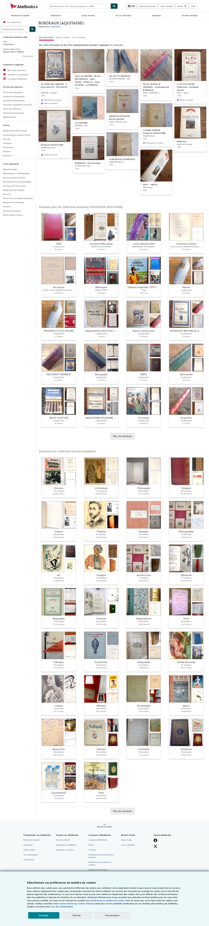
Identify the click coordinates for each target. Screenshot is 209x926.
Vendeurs (156, 15)
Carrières (92, 850)
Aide (193, 6)
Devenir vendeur (190, 15)
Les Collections (12, 22)
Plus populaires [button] (46, 37)
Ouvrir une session (148, 6)
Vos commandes (30, 855)
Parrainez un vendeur (65, 850)
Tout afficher (27, 56)
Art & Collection (123, 15)
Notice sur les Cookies (98, 870)
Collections (55, 15)
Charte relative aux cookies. (72, 903)
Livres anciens (88, 15)
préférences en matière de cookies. (108, 900)
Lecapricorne (54, 26)
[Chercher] (114, 6)
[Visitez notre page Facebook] (155, 840)
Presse (91, 845)
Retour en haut (104, 826)
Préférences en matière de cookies (100, 863)
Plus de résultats (122, 436)
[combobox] (79, 6)
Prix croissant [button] (78, 37)
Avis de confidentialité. (62, 906)
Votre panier (28, 859)
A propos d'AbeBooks (98, 840)
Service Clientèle (128, 845)
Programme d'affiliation (66, 845)
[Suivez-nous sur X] (155, 846)
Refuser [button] (77, 915)
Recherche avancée (20, 15)
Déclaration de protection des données (101, 856)
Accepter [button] (44, 915)
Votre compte (166, 6)
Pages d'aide (126, 840)
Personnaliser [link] (112, 915)
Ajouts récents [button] (63, 37)
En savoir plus (116, 45)
